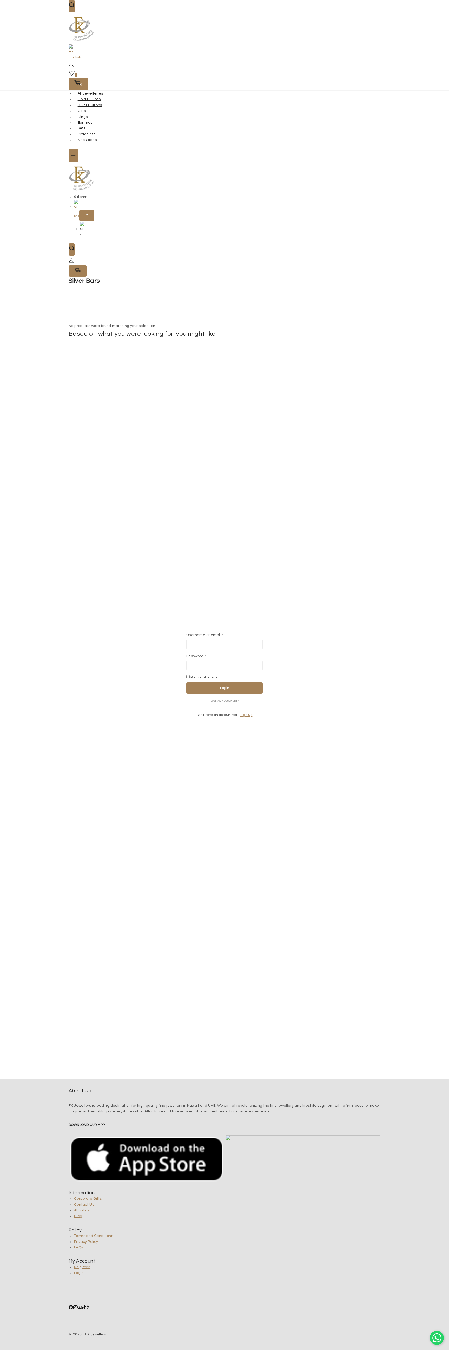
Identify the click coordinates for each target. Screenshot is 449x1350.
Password (204, 656)
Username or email (213, 635)
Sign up (246, 715)
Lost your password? (224, 700)
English (75, 57)
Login (224, 688)
